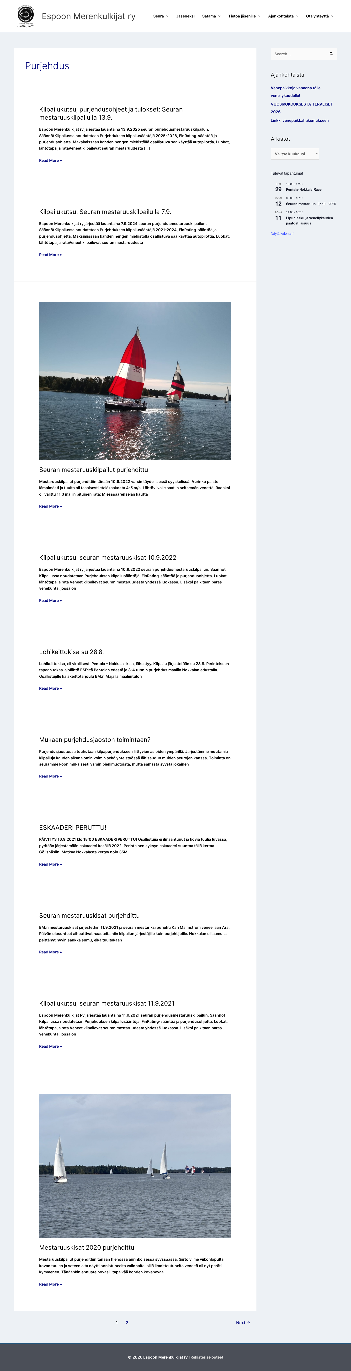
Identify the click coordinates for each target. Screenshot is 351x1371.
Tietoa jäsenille (242, 16)
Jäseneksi (185, 16)
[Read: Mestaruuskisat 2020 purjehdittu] (135, 1165)
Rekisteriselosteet (207, 1357)
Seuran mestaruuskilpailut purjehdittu (93, 469)
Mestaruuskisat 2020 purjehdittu (86, 1247)
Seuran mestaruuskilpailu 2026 (311, 203)
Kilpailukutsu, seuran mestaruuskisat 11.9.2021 (107, 1003)
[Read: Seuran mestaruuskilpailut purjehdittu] (135, 380)
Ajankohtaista (281, 16)
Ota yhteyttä (317, 16)
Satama (209, 16)
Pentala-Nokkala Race (304, 189)
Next (243, 1322)
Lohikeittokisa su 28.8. (71, 651)
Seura (158, 16)
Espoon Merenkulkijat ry (89, 16)
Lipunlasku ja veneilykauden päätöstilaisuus (309, 220)
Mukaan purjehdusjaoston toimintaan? (94, 739)
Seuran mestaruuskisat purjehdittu (89, 915)
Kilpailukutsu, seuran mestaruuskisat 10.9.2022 (107, 557)
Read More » (50, 160)
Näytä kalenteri (282, 233)
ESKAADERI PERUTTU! (72, 827)
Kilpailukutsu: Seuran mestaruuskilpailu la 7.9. (105, 211)
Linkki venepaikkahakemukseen (300, 120)
